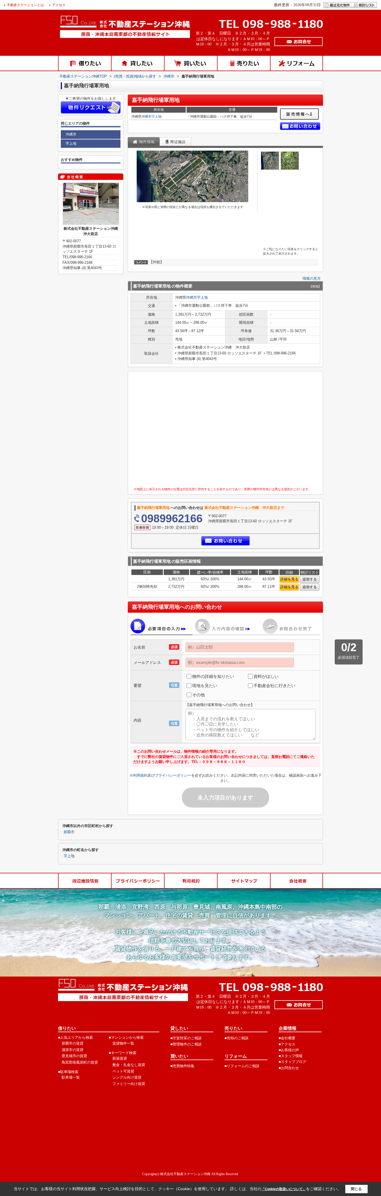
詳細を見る (289, 579)
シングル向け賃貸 (126, 1077)
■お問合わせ (289, 1068)
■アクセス (287, 1044)
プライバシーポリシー (173, 775)
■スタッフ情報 (291, 1056)
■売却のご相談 (237, 1038)
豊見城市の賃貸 (74, 1056)
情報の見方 (312, 278)
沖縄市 (146, 117)
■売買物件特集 (182, 1066)
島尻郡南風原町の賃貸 (80, 1062)
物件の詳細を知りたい (213, 676)
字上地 (156, 117)
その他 (198, 694)
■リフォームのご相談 (242, 1066)
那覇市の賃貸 (72, 1043)
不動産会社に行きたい (274, 685)
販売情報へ (298, 114)
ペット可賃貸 (123, 1071)
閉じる (356, 1189)
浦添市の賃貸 (72, 1050)
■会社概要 (287, 1038)
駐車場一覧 (71, 1077)
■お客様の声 (289, 1050)
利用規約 (140, 775)
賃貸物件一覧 (123, 1043)
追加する (309, 579)
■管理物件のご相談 (186, 1044)
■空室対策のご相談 (186, 1038)
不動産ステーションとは (25, 5)
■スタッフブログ (292, 1062)
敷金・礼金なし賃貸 (128, 1065)
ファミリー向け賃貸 (128, 1084)
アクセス (59, 5)
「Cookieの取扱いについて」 (283, 1189)
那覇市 (69, 832)
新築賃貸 (119, 1058)
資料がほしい (266, 676)
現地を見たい (204, 685)
